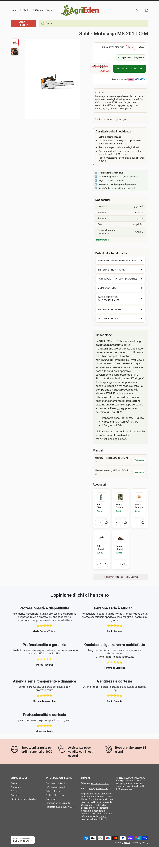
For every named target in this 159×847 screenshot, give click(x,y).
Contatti (15, 795)
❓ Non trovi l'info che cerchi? (120, 577)
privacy (102, 816)
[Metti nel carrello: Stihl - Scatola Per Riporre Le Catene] (143, 522)
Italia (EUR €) (21, 841)
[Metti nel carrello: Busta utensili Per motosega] (123, 564)
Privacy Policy (53, 791)
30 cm (130, 47)
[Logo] (79, 10)
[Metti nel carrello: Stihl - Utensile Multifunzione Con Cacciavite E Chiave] (106, 564)
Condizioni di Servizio (56, 783)
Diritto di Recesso (55, 795)
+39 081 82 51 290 (100, 783)
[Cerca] (41, 23)
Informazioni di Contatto (58, 803)
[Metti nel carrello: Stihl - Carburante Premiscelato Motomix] (125, 522)
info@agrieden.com (98, 788)
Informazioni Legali (55, 787)
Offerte (14, 791)
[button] (146, 10)
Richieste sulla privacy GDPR (60, 807)
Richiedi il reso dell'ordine (24, 799)
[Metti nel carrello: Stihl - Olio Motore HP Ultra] (106, 522)
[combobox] (93, 23)
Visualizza (139, 460)
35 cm (141, 47)
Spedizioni (51, 799)
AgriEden (126, 843)
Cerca (14, 783)
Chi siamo (16, 787)
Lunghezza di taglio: (113, 47)
